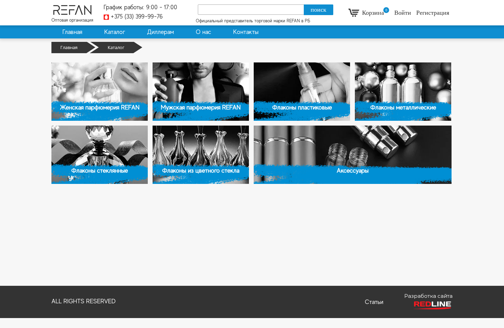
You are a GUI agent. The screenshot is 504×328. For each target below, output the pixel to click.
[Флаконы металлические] (403, 91)
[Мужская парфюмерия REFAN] (201, 91)
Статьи (374, 301)
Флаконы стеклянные (99, 170)
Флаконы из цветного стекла (200, 170)
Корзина (373, 12)
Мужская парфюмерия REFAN (201, 107)
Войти (403, 12)
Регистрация (432, 12)
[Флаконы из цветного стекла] (201, 155)
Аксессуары (353, 170)
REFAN (72, 10)
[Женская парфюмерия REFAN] (99, 91)
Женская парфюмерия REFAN (100, 107)
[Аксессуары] (353, 155)
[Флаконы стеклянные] (99, 155)
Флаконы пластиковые (302, 107)
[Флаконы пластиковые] (302, 91)
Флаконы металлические (403, 107)
